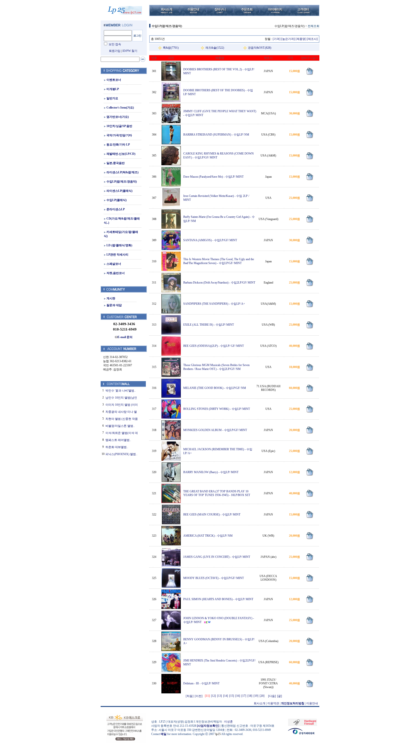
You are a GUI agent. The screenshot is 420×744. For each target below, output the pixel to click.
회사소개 (259, 703)
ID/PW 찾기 (129, 51)
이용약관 (273, 703)
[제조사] (312, 39)
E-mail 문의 (125, 337)
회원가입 (115, 51)
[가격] (276, 39)
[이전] (198, 696)
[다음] (272, 696)
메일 (163, 734)
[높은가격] (288, 39)
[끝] (279, 696)
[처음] (189, 696)
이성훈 (228, 721)
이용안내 (312, 703)
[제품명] (301, 39)
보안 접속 (115, 44)
